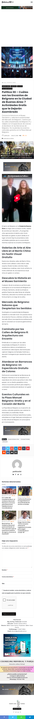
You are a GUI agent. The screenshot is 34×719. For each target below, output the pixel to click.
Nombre (4, 570)
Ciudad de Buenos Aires (13, 439)
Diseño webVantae (17, 704)
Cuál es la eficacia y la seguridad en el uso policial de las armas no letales (24, 501)
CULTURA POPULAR (7, 88)
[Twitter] (16, 712)
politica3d (6, 135)
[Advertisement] (17, 28)
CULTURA (20, 86)
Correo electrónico (8, 576)
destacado (5, 441)
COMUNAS (13, 86)
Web (3, 583)
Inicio (4, 82)
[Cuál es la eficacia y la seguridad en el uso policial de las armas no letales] (25, 491)
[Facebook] (14, 712)
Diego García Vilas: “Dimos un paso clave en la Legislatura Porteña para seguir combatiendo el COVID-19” (24, 527)
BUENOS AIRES (11, 82)
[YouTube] (18, 712)
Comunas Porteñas (25, 439)
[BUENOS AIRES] (7, 2)
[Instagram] (20, 712)
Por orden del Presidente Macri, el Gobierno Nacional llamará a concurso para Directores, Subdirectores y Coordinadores (8, 503)
